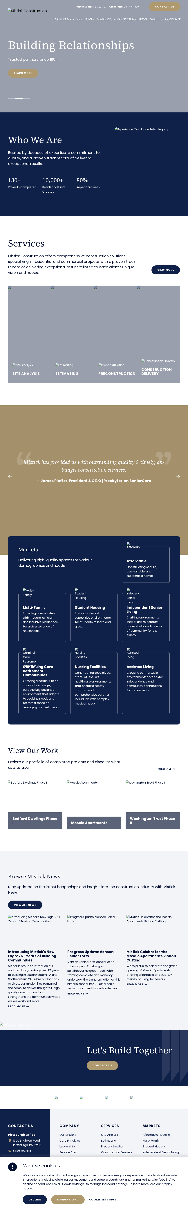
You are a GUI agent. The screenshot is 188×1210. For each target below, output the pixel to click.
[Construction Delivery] (158, 334)
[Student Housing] (94, 617)
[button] (73, 19)
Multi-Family (151, 1140)
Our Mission (67, 1135)
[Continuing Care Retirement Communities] (42, 683)
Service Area (68, 1152)
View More (165, 270)
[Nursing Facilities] (94, 683)
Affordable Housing (156, 1135)
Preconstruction (112, 1146)
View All (164, 768)
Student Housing (154, 1146)
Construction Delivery (116, 1152)
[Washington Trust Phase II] (153, 804)
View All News (25, 905)
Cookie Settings (102, 1199)
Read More (16, 1006)
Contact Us (165, 6)
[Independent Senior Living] (145, 617)
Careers (156, 19)
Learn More (23, 73)
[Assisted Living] (145, 683)
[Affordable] (145, 565)
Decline (35, 1199)
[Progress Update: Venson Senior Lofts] (94, 955)
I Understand (68, 1199)
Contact (172, 19)
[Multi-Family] (42, 617)
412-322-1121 (99, 6)
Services (84, 19)
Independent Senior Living (161, 1152)
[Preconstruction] (115, 334)
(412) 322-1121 (22, 1151)
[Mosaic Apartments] (94, 804)
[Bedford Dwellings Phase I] (35, 804)
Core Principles (69, 1140)
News (142, 19)
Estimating (108, 1140)
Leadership (67, 1146)
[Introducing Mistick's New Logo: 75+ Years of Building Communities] (35, 961)
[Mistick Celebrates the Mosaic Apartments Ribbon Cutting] (153, 950)
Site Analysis (110, 1135)
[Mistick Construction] (31, 11)
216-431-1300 (131, 6)
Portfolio (126, 19)
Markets (105, 19)
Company (63, 19)
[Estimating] (72, 334)
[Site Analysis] (29, 334)
